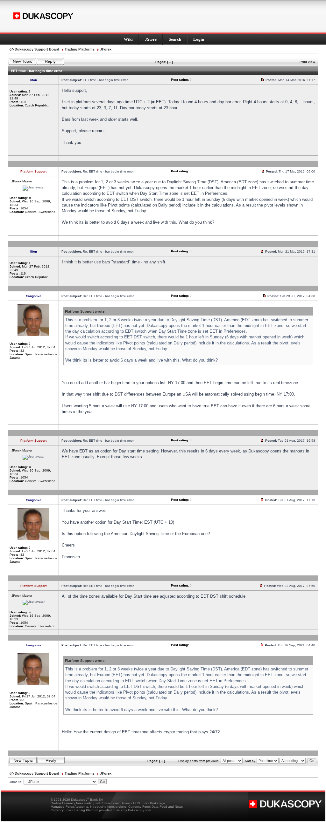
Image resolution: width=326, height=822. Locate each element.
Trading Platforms (80, 49)
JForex (105, 49)
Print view (307, 62)
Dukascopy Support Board (37, 49)
